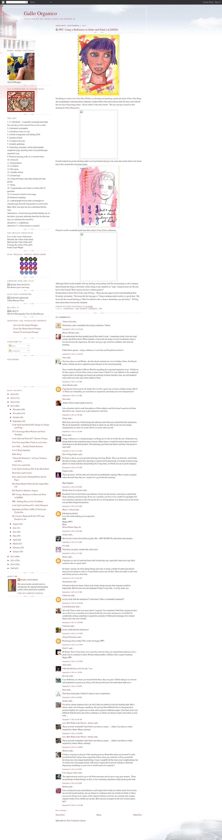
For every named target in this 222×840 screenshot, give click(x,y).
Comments (15, 350)
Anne (64, 664)
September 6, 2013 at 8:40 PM (72, 697)
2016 (12, 394)
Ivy (63, 545)
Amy (64, 357)
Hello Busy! (17, 454)
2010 (12, 564)
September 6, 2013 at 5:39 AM (72, 467)
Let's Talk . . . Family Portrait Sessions (27, 446)
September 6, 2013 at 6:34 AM (72, 506)
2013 (12, 405)
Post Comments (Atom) (76, 820)
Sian (64, 399)
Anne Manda (67, 385)
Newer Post (60, 814)
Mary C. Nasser (68, 509)
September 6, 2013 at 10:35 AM (72, 603)
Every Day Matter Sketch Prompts (27, 328)
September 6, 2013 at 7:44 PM (72, 686)
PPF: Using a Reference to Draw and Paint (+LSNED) (88, 29)
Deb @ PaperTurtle (70, 454)
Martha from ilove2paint (72, 490)
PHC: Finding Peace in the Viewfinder (27, 501)
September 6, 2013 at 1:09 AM (72, 382)
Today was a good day (21, 465)
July (15, 527)
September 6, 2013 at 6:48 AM (72, 531)
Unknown (66, 595)
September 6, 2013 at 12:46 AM (72, 354)
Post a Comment (61, 810)
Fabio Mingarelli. (72, 107)
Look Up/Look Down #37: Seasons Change (30, 438)
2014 (12, 402)
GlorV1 (65, 648)
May (15, 535)
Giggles (65, 470)
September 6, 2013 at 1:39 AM (72, 395)
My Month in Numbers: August (25, 490)
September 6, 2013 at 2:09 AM (72, 415)
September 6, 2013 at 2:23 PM (72, 672)
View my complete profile (30, 593)
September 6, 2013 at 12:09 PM (72, 622)
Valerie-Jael (67, 321)
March (16, 543)
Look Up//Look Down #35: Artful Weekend (30, 505)
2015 (12, 398)
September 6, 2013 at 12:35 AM (72, 329)
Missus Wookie (68, 332)
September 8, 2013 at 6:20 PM (72, 769)
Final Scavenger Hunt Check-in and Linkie (29, 442)
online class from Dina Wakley (79, 98)
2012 (12, 556)
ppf (100, 308)
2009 (12, 568)
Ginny (65, 418)
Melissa (65, 750)
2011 (12, 560)
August (16, 524)
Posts (13, 345)
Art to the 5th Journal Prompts (25, 325)
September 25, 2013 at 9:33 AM (72, 805)
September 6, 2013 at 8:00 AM (72, 578)
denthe (65, 700)
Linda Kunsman (68, 606)
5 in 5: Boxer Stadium (21, 450)
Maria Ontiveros (29, 580)
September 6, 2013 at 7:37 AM (72, 553)
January (16, 551)
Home (99, 814)
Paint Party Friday (76, 292)
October (16, 417)
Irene (64, 689)
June (15, 531)
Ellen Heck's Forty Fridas (97, 230)
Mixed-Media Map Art (71, 527)
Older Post (137, 814)
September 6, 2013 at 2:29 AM (72, 431)
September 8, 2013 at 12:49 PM (72, 733)
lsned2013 (93, 308)
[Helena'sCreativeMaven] (29, 274)
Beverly (65, 675)
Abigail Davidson (69, 637)
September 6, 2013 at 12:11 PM (72, 633)
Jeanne (65, 534)
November (17, 413)
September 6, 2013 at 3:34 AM (72, 451)
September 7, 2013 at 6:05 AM (72, 719)
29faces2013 (69, 308)
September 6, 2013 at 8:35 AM (72, 592)
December (17, 409)
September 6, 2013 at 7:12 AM (72, 542)
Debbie (65, 786)
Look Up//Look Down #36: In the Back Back (30, 468)
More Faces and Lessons (22, 472)
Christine (66, 626)
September (17, 421)
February (17, 547)
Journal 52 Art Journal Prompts (26, 332)
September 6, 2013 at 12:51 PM (72, 661)
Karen (64, 435)
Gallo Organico (40, 13)
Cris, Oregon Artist (70, 772)
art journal (81, 308)
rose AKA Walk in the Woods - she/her (77, 723)
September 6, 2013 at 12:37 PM (72, 645)
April (15, 539)
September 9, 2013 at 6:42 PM (72, 783)
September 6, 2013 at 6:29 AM (72, 487)
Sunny (65, 556)
